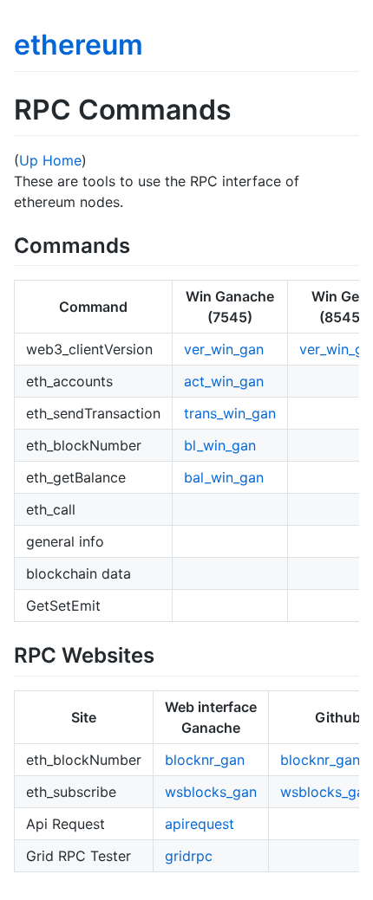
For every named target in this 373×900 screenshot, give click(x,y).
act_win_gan (224, 381)
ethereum (78, 45)
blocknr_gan (205, 759)
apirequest (199, 823)
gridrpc (189, 855)
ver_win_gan (224, 349)
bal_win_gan (224, 477)
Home (62, 160)
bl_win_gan (220, 445)
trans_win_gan (230, 413)
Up (28, 160)
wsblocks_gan (211, 791)
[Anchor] (140, 244)
